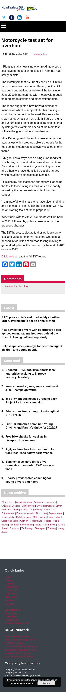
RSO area (9, 604)
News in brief (55, 517)
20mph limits (7, 502)
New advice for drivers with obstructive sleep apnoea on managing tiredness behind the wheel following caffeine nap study (31, 333)
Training (52, 528)
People (47, 520)
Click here (7, 256)
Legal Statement (12, 610)
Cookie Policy (11, 616)
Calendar (9, 583)
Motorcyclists (40, 54)
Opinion (24, 520)
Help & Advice (11, 587)
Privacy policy (11, 613)
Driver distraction (45, 506)
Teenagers (40, 528)
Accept (46, 683)
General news (55, 513)
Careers (8, 580)
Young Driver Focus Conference (20, 650)
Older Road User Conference (19, 656)
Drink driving (28, 506)
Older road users (9, 520)
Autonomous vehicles (45, 502)
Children (5, 506)
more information (25, 683)
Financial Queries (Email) (17, 623)
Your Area (9, 600)
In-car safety (7, 517)
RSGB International (14, 643)
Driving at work (20, 509)
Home (8, 577)
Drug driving (36, 509)
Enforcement (7, 513)
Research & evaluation (21, 524)
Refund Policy (11, 620)
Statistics (15, 528)
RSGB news (49, 524)
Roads (37, 524)
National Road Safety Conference (21, 646)
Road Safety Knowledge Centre (20, 640)
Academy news (24, 502)
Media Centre (11, 590)
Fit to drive (41, 513)
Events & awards (25, 513)
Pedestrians (36, 520)
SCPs (60, 524)
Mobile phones (23, 517)
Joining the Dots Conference (18, 653)
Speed (4, 528)
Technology (27, 528)
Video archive (11, 597)
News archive (11, 594)
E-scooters (49, 509)
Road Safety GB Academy (17, 636)
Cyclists (16, 506)
